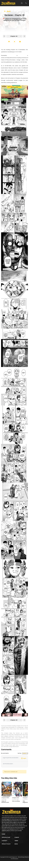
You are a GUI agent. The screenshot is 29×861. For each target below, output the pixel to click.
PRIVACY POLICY (6, 844)
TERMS (16, 840)
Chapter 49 (13, 36)
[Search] (22, 3)
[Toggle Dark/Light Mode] (14, 41)
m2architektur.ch (14, 851)
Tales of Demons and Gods (5, 802)
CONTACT (4, 840)
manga (20, 72)
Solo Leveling (16, 801)
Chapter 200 (15, 797)
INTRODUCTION (6, 837)
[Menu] (26, 3)
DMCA (16, 844)
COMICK (16, 837)
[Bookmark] (9, 41)
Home (3, 834)
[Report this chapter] (20, 41)
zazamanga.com (13, 857)
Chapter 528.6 (5, 797)
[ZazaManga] (8, 3)
